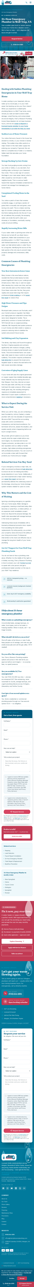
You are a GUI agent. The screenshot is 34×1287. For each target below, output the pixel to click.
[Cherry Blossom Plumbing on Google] (20, 1188)
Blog (3, 1218)
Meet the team (11, 1181)
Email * (6, 730)
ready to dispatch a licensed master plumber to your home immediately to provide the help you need (16, 126)
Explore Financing (16, 941)
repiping (19, 397)
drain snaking (15, 295)
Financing (4, 1210)
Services (8, 9)
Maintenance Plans (7, 1213)
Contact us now (25, 563)
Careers (4, 1221)
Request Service (17, 39)
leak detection (6, 360)
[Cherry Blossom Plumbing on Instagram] (7, 1188)
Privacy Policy (22, 815)
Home (3, 9)
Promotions (5, 1216)
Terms (5, 817)
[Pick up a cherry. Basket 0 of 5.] (17, 54)
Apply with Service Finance (17, 947)
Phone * (6, 739)
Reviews (4, 1207)
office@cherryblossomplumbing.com (16, 1238)
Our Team (4, 1201)
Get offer (28, 53)
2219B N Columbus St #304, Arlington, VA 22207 (15, 1023)
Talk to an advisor (17, 953)
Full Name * (7, 721)
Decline (11, 1278)
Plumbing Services (17, 9)
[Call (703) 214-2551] (26, 2)
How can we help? (9, 748)
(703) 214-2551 (18, 44)
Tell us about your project (12, 757)
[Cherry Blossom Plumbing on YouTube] (11, 1188)
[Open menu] (30, 2)
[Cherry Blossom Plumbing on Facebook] (3, 1188)
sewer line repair (10, 479)
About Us (4, 1199)
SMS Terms (17, 818)
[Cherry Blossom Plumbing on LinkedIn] (16, 1188)
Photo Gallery (6, 1204)
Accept (22, 1278)
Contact (4, 1224)
